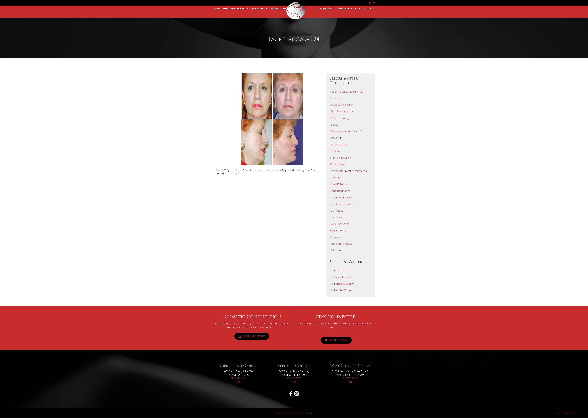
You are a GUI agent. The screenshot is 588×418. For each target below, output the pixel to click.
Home (217, 8)
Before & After (278, 8)
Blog (358, 8)
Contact (368, 8)
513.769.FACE (350, 378)
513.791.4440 (237, 378)
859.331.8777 (294, 378)
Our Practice (325, 8)
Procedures (258, 8)
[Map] (238, 382)
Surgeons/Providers (234, 8)
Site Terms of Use (566, 413)
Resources (343, 8)
